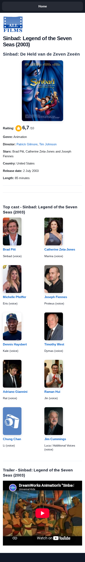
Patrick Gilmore (27, 144)
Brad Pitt (9, 249)
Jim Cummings (55, 439)
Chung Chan (12, 439)
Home (42, 6)
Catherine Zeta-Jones (59, 249)
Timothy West (54, 344)
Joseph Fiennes (55, 297)
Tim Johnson (48, 144)
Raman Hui (52, 391)
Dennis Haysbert (15, 344)
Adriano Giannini (15, 391)
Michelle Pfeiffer (14, 297)
